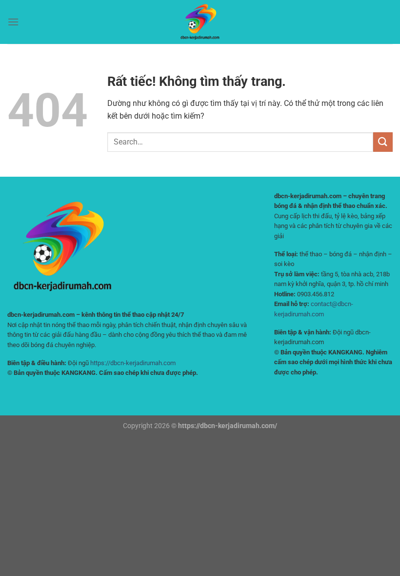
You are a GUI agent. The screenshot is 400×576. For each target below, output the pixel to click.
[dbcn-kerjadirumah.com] (200, 22)
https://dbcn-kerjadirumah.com (133, 363)
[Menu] (13, 22)
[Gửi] (383, 141)
